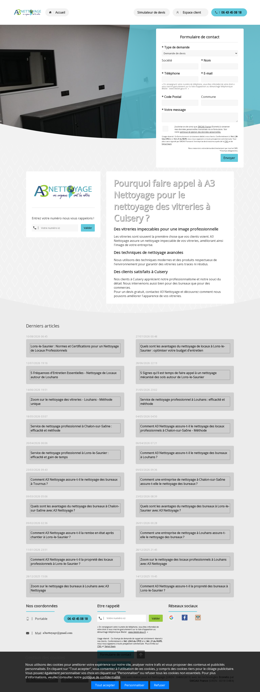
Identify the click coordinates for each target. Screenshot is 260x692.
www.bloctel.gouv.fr (137, 632)
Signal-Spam (167, 144)
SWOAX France (204, 126)
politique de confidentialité (101, 677)
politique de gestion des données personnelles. (200, 132)
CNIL (226, 141)
